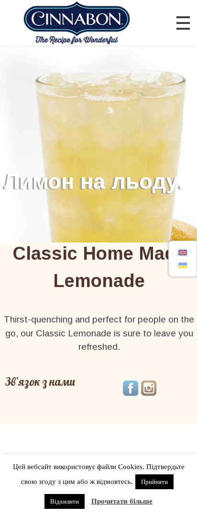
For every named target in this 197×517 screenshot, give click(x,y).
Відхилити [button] (64, 501)
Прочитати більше (122, 501)
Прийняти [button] (154, 481)
